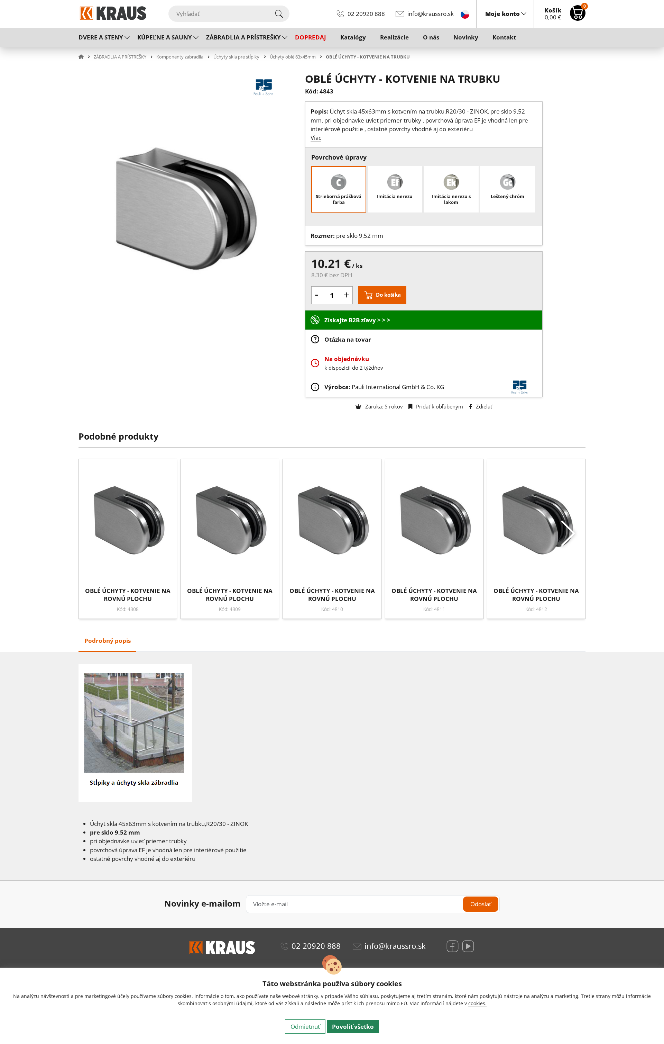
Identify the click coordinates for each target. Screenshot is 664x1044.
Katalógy (353, 37)
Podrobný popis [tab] (107, 641)
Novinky (465, 37)
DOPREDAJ (310, 37)
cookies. (477, 1003)
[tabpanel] (332, 766)
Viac (316, 138)
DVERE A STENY (101, 37)
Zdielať (483, 406)
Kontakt (504, 37)
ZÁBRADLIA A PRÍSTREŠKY (243, 37)
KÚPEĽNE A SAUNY (164, 37)
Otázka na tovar (347, 339)
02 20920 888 (366, 14)
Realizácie (394, 37)
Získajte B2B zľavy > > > (357, 320)
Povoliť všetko (353, 1026)
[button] (85, 57)
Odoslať (480, 904)
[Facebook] (452, 946)
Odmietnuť (305, 1026)
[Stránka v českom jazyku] (465, 14)
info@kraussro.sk (430, 14)
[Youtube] (468, 946)
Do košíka (388, 294)
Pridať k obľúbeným (439, 406)
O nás (431, 37)
